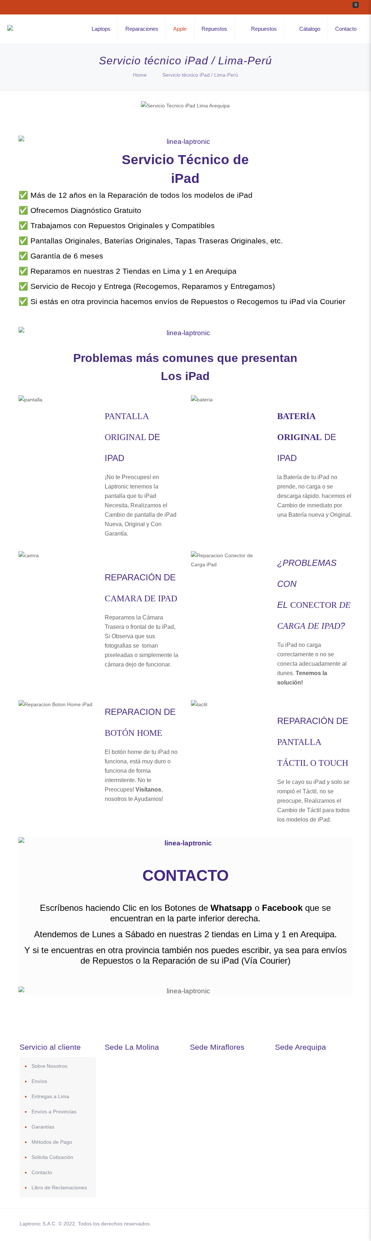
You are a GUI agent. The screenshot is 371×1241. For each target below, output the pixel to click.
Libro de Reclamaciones (59, 1187)
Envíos (39, 1081)
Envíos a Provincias (54, 1111)
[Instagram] (315, 1223)
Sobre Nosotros (49, 1066)
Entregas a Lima (50, 1096)
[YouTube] (296, 1223)
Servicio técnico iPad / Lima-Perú (200, 75)
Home (140, 75)
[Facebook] (276, 1223)
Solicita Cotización (52, 1157)
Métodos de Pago (52, 1142)
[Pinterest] (305, 1223)
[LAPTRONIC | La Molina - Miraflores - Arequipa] (10, 29)
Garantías (43, 1127)
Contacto (42, 1172)
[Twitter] (286, 1223)
